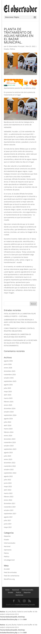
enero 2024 (8, 435)
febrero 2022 (8, 497)
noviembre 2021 (10, 507)
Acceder (7, 569)
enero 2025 (8, 405)
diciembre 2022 (9, 463)
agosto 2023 (8, 452)
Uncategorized (9, 560)
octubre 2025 (9, 378)
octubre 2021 (9, 510)
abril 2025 (7, 395)
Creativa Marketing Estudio (24, 605)
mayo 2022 (8, 486)
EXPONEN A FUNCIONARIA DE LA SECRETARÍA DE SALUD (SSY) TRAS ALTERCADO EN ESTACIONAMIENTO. (20, 343)
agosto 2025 (8, 385)
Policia (6, 553)
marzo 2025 (8, 398)
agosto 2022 (8, 476)
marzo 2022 (8, 493)
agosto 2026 (8, 361)
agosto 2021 (8, 517)
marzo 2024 (8, 429)
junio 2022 (8, 483)
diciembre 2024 (9, 408)
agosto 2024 (8, 419)
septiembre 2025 (10, 381)
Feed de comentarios (11, 576)
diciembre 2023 (9, 439)
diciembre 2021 (9, 503)
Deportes (7, 536)
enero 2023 (8, 459)
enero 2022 (8, 500)
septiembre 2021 (10, 513)
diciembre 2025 (9, 371)
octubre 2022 (9, 469)
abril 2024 (7, 425)
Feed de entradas (10, 572)
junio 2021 (8, 524)
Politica (12, 49)
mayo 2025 (8, 391)
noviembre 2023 (10, 442)
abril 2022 (7, 490)
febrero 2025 (8, 402)
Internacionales (9, 543)
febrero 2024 (8, 432)
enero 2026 (8, 368)
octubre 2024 (9, 412)
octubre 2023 (9, 446)
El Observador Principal (15, 46)
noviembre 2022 (10, 466)
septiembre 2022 (10, 473)
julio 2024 (7, 422)
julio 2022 (7, 480)
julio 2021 (7, 520)
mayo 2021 (8, 527)
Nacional (7, 546)
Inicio (7, 590)
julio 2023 (7, 456)
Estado (6, 49)
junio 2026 (8, 364)
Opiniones (7, 550)
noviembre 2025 (10, 374)
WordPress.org (9, 579)
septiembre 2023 (10, 449)
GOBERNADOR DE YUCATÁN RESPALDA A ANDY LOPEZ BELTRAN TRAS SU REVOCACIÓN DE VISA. (20, 322)
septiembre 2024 (10, 415)
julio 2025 (7, 388)
